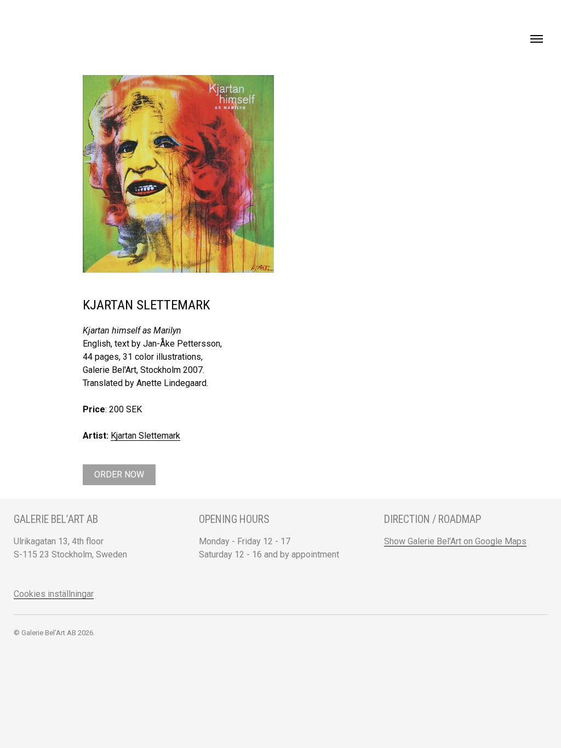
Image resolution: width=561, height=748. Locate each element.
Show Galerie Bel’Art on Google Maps (455, 541)
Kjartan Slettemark (145, 435)
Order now (119, 474)
